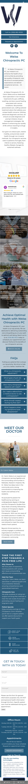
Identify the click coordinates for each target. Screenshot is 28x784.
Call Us (8, 782)
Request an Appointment (14, 41)
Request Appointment (14, 750)
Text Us (21, 782)
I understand (14, 779)
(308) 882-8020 (13, 337)
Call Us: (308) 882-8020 (14, 32)
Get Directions (14, 37)
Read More (14, 236)
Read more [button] (7, 205)
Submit (3, 709)
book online (14, 349)
